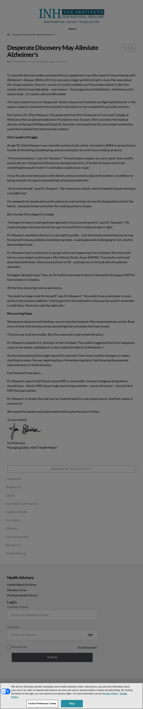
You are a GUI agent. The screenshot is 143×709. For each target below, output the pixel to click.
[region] (71, 696)
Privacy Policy (110, 693)
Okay (72, 703)
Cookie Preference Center (42, 703)
